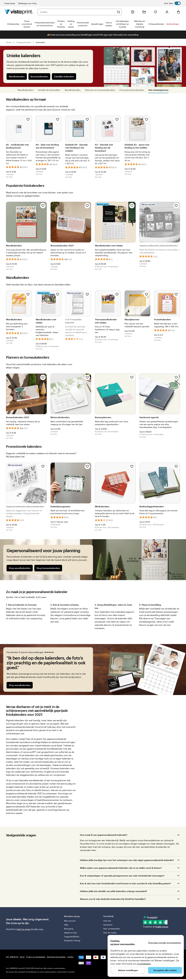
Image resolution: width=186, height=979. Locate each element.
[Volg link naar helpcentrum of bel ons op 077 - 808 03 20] (132, 12)
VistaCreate (9, 3)
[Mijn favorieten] (155, 12)
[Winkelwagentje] (178, 12)
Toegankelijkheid (71, 936)
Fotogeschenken (23, 42)
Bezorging (68, 928)
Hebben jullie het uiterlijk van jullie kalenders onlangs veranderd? (113, 891)
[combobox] (77, 12)
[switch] (172, 3)
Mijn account (70, 921)
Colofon (70, 957)
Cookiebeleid (144, 963)
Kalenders (40, 42)
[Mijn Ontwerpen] (144, 12)
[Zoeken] (118, 12)
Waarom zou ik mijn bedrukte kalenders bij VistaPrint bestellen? (113, 899)
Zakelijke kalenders (64, 76)
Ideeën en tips (70, 932)
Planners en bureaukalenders (100, 90)
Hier (105, 35)
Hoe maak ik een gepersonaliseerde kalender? (103, 835)
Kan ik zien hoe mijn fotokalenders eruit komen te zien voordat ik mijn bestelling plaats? (125, 883)
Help (66, 925)
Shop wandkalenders (20, 568)
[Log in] (167, 12)
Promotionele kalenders (131, 90)
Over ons (107, 921)
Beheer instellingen (128, 970)
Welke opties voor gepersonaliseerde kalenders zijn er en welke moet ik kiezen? (121, 868)
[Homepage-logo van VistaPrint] (18, 12)
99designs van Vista (27, 3)
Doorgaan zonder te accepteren (164, 942)
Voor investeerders (111, 928)
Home (8, 42)
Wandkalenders (17, 76)
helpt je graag (23, 929)
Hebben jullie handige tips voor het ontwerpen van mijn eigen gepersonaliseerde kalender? (127, 860)
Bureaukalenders (39, 76)
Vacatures (107, 925)
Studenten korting (72, 940)
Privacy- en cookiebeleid (35, 957)
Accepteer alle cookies (165, 970)
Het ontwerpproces (158, 90)
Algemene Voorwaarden (56, 957)
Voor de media (109, 932)
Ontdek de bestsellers (49, 90)
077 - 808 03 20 (12, 957)
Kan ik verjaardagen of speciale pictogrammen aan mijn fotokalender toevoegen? (122, 875)
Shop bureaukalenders (48, 568)
